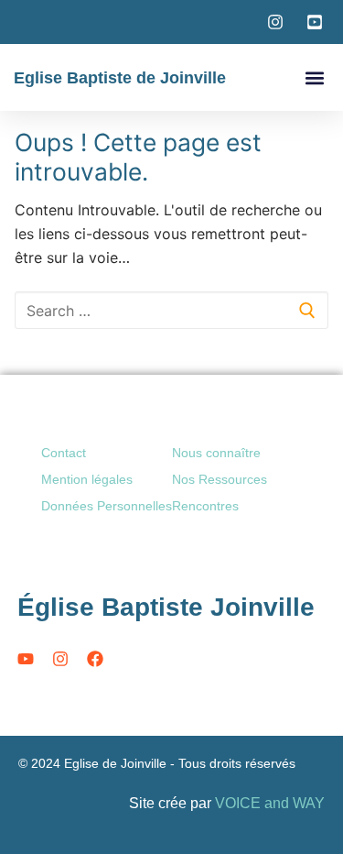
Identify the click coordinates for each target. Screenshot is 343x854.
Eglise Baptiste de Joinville (120, 78)
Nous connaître (216, 452)
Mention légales (87, 479)
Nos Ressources (219, 479)
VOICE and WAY (270, 803)
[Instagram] (60, 659)
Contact (63, 452)
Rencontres (205, 505)
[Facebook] (95, 659)
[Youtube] (25, 659)
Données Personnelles (106, 505)
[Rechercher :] (171, 310)
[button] (314, 77)
